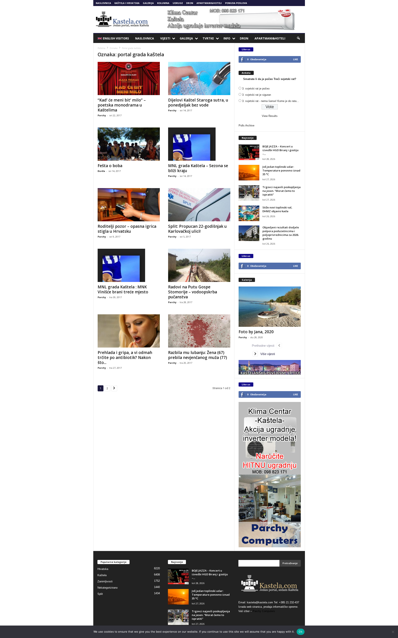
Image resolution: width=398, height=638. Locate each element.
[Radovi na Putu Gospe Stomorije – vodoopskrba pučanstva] (199, 265)
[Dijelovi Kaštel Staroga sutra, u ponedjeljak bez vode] (199, 78)
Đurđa (101, 171)
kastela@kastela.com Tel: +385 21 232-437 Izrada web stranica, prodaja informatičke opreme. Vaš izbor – (268, 607)
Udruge (178, 3)
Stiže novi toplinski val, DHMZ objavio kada (277, 209)
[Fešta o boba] (129, 144)
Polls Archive (246, 125)
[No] (393, 632)
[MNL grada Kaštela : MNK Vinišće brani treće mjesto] (129, 265)
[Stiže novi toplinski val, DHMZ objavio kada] (249, 213)
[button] (298, 38)
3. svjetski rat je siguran (256, 94)
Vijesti (165, 38)
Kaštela (102, 575)
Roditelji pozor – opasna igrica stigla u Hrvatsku (127, 229)
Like (295, 59)
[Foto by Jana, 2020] (270, 307)
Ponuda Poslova (236, 3)
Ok (300, 631)
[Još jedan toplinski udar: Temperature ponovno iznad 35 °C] (249, 172)
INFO (226, 38)
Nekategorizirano (107, 587)
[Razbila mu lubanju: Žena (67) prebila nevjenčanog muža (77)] (199, 331)
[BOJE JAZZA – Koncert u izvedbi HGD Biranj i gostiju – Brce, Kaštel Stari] (249, 152)
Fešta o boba (110, 165)
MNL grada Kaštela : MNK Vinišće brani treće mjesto (123, 289)
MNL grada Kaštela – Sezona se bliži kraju (198, 168)
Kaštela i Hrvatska (127, 3)
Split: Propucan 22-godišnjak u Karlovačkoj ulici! (197, 229)
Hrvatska (102, 569)
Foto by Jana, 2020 (256, 331)
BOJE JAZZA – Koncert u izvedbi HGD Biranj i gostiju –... (280, 150)
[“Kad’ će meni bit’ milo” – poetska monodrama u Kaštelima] (129, 78)
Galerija (148, 3)
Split (100, 593)
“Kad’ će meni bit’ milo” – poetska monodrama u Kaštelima (122, 105)
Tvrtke (208, 38)
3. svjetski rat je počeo (255, 88)
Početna (101, 48)
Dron (189, 3)
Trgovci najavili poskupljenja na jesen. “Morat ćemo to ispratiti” (281, 190)
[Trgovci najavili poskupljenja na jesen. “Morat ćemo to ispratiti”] (249, 193)
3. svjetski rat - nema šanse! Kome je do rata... (270, 101)
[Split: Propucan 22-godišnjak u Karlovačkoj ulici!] (199, 204)
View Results (270, 116)
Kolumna (163, 3)
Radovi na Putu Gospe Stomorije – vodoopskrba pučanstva (192, 292)
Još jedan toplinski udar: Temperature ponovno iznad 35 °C (281, 170)
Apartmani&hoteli (209, 3)
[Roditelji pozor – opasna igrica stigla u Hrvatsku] (129, 204)
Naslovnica (103, 3)
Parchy (102, 115)
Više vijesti (266, 354)
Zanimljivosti (105, 581)
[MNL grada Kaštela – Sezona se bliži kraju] (199, 144)
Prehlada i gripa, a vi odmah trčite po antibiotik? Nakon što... (125, 357)
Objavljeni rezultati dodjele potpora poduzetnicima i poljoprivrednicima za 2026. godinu (280, 232)
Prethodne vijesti (264, 345)
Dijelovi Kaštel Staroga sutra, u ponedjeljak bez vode (198, 102)
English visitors (116, 38)
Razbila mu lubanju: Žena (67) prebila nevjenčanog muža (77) (197, 355)
